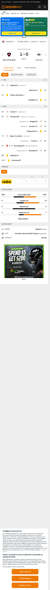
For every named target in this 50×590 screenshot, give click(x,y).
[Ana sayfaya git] (14, 7)
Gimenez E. (14, 85)
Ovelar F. (13, 112)
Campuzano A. (22, 151)
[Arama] (39, 7)
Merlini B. (24, 126)
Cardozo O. (33, 126)
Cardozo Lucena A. (28, 117)
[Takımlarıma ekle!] (2, 54)
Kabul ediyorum (25, 572)
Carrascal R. (15, 117)
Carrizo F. (27, 136)
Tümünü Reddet (25, 578)
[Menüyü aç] (45, 7)
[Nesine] (7, 182)
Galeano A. (22, 112)
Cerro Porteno (9, 60)
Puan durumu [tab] (30, 68)
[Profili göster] (9, 54)
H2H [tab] (19, 68)
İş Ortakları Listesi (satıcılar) (13, 567)
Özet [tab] (5, 75)
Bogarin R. (34, 121)
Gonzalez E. (33, 151)
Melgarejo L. (25, 141)
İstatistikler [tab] (17, 75)
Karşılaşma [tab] (8, 68)
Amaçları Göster (25, 585)
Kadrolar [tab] (31, 75)
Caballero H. (24, 121)
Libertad (38, 60)
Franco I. (34, 141)
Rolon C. (23, 85)
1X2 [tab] (4, 172)
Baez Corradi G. (16, 136)
